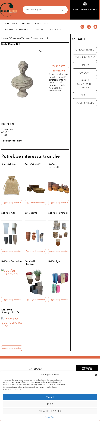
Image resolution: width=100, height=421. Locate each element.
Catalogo (56, 30)
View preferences (50, 411)
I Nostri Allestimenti (17, 30)
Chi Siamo (11, 24)
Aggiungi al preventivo (58, 66)
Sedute (85, 95)
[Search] (61, 10)
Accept (50, 397)
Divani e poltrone (84, 58)
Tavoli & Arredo (84, 103)
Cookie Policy (50, 417)
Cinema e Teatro (19, 38)
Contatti (40, 30)
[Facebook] (82, 27)
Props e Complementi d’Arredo (85, 84)
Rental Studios (44, 24)
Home (4, 38)
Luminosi (85, 65)
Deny (50, 404)
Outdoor (84, 73)
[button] (96, 374)
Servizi (26, 24)
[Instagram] (89, 27)
